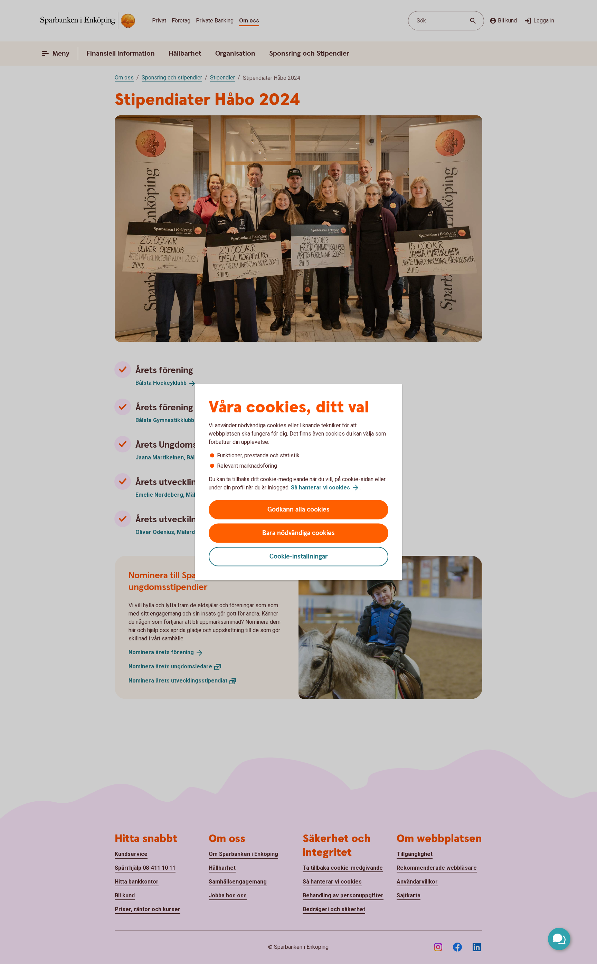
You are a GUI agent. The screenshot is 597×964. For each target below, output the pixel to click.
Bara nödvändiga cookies (298, 533)
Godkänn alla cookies (298, 509)
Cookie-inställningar (298, 556)
